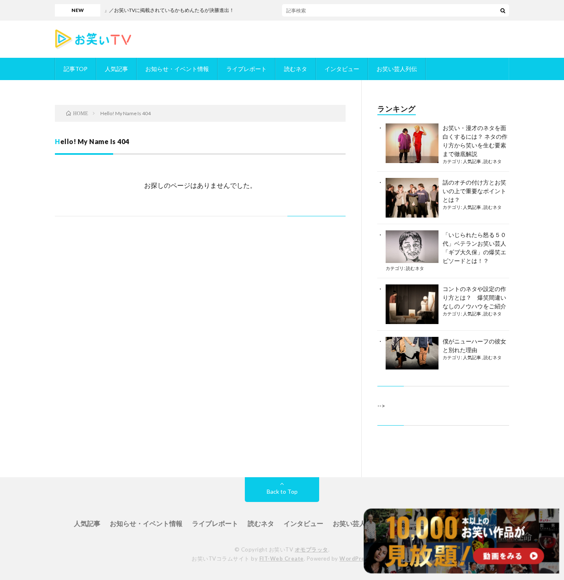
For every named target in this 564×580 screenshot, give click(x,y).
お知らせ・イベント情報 (177, 68)
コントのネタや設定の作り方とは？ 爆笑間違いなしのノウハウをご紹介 (474, 297)
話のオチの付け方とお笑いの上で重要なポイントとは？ (474, 191)
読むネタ (295, 68)
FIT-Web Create (281, 558)
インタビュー (342, 68)
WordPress (355, 558)
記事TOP (76, 68)
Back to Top (282, 491)
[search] (503, 10)
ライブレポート (246, 68)
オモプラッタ (311, 549)
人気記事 (116, 68)
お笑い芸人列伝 (397, 68)
